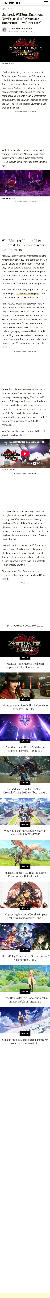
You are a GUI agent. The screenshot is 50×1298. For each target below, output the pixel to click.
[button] (46, 3)
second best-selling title (27, 293)
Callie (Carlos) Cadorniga (21, 28)
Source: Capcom (8, 64)
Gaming (11, 9)
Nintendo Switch (10, 259)
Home (4, 9)
